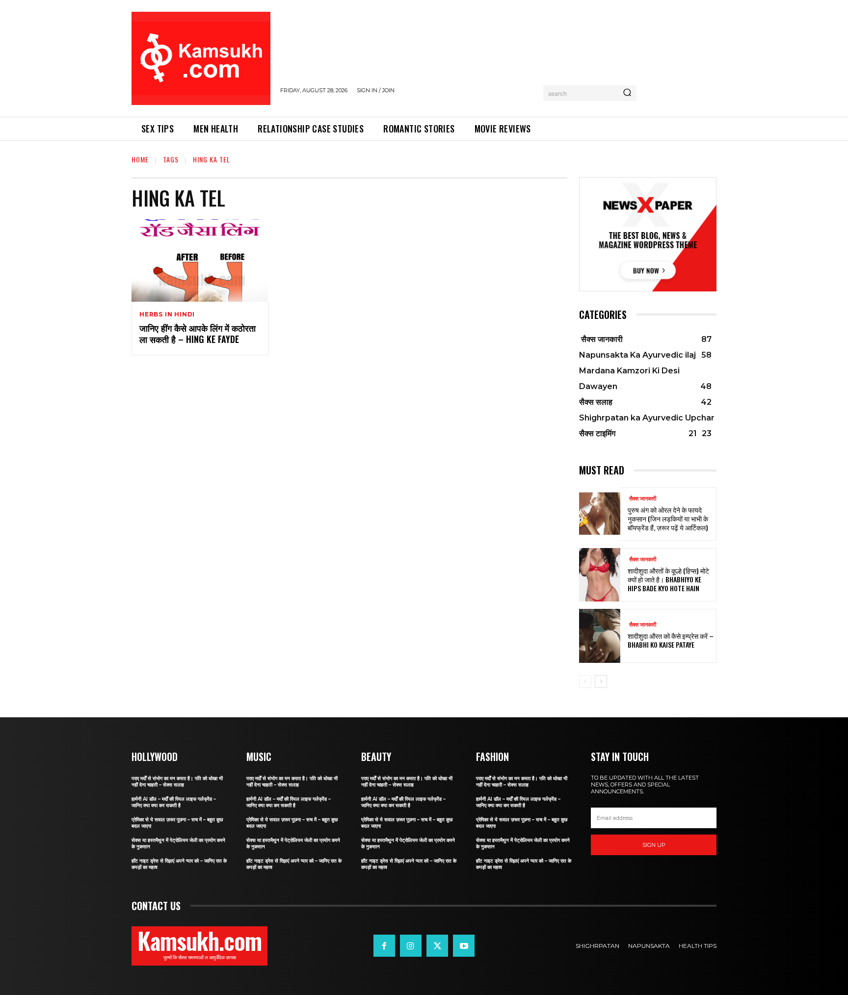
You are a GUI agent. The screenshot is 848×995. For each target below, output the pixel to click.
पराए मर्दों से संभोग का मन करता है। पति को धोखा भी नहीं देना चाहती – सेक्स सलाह (177, 781)
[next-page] (601, 681)
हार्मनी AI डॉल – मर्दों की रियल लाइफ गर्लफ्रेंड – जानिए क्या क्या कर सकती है (174, 802)
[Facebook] (384, 945)
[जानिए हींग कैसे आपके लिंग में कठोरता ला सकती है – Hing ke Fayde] (200, 260)
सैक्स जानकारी (642, 498)
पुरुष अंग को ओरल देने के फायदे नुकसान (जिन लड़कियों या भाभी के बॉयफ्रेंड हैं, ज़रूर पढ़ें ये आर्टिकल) (668, 518)
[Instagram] (411, 945)
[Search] (627, 93)
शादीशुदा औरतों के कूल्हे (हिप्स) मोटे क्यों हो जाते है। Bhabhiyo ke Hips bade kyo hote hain (668, 579)
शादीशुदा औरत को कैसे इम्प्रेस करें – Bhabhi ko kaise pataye (671, 640)
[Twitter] (437, 945)
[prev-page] (585, 681)
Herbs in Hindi (167, 314)
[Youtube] (464, 945)
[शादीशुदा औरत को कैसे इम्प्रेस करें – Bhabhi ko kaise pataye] (599, 635)
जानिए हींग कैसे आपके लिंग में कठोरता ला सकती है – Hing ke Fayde (197, 333)
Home (140, 159)
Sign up (653, 844)
